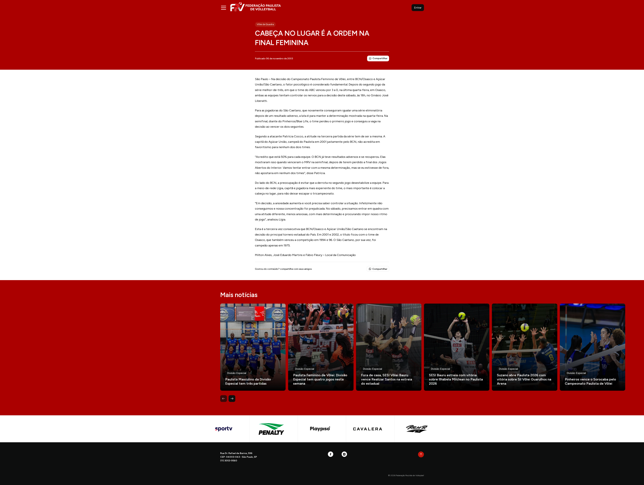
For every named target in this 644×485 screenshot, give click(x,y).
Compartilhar (379, 58)
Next (232, 398)
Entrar (417, 7)
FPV (255, 6)
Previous (223, 398)
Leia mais (253, 347)
